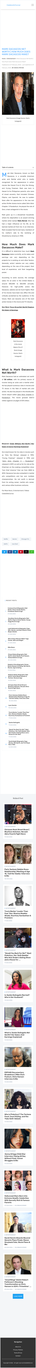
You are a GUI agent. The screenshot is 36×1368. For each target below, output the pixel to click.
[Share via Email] (26, 552)
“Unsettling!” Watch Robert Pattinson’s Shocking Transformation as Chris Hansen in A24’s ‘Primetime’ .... (18, 1283)
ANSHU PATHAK (19, 68)
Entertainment (11, 58)
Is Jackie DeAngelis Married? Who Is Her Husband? (17, 996)
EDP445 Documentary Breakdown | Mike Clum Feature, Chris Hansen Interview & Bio (15, 1075)
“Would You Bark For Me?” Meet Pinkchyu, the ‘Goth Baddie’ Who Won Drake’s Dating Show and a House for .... (18, 956)
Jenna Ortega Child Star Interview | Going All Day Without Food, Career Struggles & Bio (15, 1157)
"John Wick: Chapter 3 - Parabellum (18, 461)
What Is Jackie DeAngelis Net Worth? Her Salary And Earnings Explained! (17, 1035)
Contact (18, 1356)
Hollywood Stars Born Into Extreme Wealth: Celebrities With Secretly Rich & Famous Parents (17, 1199)
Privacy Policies (18, 1350)
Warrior (14, 539)
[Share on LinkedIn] (15, 552)
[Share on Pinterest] (20, 552)
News (10, 490)
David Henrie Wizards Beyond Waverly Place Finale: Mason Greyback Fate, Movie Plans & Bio (17, 1241)
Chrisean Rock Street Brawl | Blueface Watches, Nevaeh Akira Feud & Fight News (17, 831)
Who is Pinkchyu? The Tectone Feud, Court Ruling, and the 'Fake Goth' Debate (18, 1116)
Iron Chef (15, 544)
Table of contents (7, 167)
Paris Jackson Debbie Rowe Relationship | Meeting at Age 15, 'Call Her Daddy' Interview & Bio (17, 872)
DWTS (5, 544)
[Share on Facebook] (9, 552)
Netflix (6, 539)
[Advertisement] (18, 27)
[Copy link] (31, 552)
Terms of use (18, 1353)
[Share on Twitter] (4, 552)
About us (18, 1347)
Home (4, 58)
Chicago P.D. (25, 539)
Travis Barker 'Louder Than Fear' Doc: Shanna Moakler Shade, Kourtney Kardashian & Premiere (18, 914)
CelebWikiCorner (8, 493)
